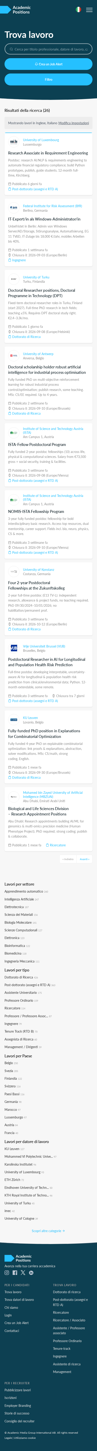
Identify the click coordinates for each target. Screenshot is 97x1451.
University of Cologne (21, 1218)
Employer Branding (18, 1405)
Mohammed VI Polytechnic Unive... (30, 1156)
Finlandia (38, 281)
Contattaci (12, 1330)
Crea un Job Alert (50, 64)
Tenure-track (61, 1348)
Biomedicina (15, 953)
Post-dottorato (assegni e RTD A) (34, 189)
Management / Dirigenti (23, 1047)
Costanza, (30, 574)
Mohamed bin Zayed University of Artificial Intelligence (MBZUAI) (53, 794)
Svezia (11, 1070)
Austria (49, 436)
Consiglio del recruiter (20, 1421)
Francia (11, 1132)
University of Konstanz (38, 569)
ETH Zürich (14, 1179)
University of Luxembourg (41, 140)
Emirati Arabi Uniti (52, 801)
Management (62, 1371)
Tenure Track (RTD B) (21, 1031)
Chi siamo (11, 1307)
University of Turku (36, 277)
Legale (8, 1438)
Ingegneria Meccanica (22, 961)
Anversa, (29, 358)
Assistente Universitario (23, 992)
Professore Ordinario (21, 1000)
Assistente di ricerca (67, 1364)
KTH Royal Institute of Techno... (28, 1195)
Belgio (40, 358)
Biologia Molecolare (21, 922)
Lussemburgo (32, 144)
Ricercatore (57, 845)
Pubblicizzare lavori (18, 1390)
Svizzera (13, 1086)
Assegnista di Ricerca (21, 1039)
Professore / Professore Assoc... (28, 1016)
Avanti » (84, 859)
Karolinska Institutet (20, 1164)
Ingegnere (18, 260)
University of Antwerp (38, 353)
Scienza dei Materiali (21, 914)
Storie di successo (17, 1413)
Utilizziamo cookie (25, 1438)
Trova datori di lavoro (19, 1299)
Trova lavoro (13, 1292)
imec (10, 1210)
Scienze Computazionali (23, 930)
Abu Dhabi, (31, 801)
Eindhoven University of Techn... (28, 1187)
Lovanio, (29, 722)
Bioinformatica (17, 945)
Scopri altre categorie (47, 1230)
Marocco (13, 1109)
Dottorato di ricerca (67, 1292)
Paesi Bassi (14, 1094)
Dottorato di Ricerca (26, 336)
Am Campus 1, (33, 436)
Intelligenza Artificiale (22, 899)
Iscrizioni (10, 1397)
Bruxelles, (30, 650)
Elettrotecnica (17, 907)
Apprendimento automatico (26, 891)
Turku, (27, 281)
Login (8, 1315)
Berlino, (28, 210)
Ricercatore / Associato (69, 1320)
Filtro (48, 79)
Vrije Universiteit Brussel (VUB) (44, 646)
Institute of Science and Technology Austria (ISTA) (53, 430)
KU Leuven (30, 717)
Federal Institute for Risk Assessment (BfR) (52, 206)
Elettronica (14, 937)
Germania (41, 210)
